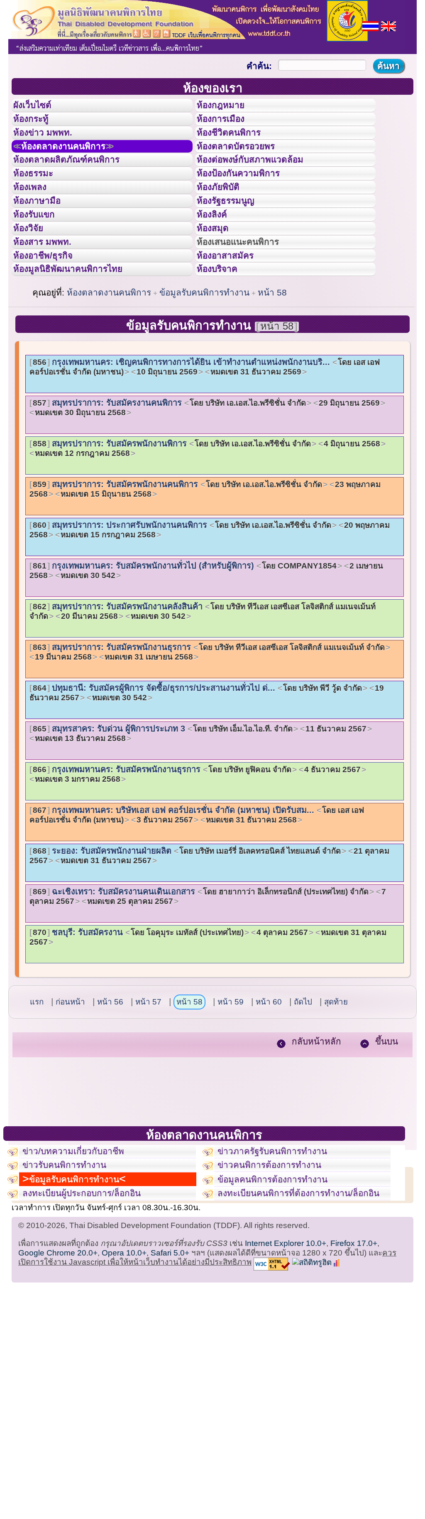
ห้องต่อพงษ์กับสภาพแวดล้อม (262, 182)
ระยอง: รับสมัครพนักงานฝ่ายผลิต (209, 920)
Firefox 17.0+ (353, 1337)
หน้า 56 (110, 1066)
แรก (37, 1066)
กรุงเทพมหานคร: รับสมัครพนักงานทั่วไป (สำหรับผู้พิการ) (206, 635)
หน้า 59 (230, 1066)
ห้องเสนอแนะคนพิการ (248, 294)
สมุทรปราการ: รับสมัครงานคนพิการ (206, 472)
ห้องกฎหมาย (227, 107)
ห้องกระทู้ (36, 126)
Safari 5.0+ (170, 1346)
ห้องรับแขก (41, 257)
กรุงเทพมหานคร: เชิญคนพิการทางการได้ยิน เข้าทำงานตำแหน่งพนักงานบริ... (204, 431)
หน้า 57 (148, 1066)
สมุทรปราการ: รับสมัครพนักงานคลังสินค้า (202, 676)
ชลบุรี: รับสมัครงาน (207, 1002)
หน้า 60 (269, 1066)
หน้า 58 (272, 357)
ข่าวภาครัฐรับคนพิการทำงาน (283, 1218)
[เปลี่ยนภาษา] (370, 25)
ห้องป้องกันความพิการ (248, 201)
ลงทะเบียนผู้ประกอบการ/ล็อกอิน (94, 1285)
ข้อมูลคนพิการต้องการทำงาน (283, 1257)
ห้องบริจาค (223, 331)
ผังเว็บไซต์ (39, 107)
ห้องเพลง (35, 219)
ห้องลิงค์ (217, 257)
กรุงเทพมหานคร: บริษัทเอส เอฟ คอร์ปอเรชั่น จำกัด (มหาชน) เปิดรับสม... (196, 879)
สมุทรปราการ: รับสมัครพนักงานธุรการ (209, 716)
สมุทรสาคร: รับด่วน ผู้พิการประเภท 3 (199, 798)
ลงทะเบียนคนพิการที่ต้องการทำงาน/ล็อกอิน (298, 1280)
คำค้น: (259, 66)
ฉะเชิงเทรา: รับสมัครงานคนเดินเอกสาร (207, 961)
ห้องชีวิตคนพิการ (237, 145)
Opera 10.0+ (124, 1346)
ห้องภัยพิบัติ (224, 219)
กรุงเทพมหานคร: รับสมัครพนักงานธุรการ (197, 839)
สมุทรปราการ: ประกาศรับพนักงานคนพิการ (209, 594)
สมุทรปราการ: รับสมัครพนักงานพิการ (206, 513)
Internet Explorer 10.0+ (285, 1337)
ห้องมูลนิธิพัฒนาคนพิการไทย (80, 331)
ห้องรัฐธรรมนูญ (233, 238)
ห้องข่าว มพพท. (50, 145)
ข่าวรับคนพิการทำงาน (72, 1237)
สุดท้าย (336, 1066)
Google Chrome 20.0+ (58, 1346)
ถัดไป (303, 1066)
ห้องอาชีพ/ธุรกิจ (51, 313)
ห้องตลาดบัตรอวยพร (245, 164)
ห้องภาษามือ (43, 238)
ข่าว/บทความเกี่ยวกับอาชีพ (83, 1218)
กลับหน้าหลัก (316, 1106)
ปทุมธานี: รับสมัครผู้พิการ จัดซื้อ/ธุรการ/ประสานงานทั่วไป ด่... (206, 757)
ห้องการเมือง (227, 126)
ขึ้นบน (386, 1106)
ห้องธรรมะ (39, 201)
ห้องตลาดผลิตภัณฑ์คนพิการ (78, 182)
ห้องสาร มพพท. (49, 294)
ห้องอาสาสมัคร (232, 313)
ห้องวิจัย (34, 275)
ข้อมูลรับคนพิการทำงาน (204, 357)
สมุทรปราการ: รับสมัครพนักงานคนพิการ (205, 554)
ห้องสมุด (218, 275)
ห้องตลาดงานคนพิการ (75, 164)
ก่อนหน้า (70, 1066)
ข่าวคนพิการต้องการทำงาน (279, 1237)
